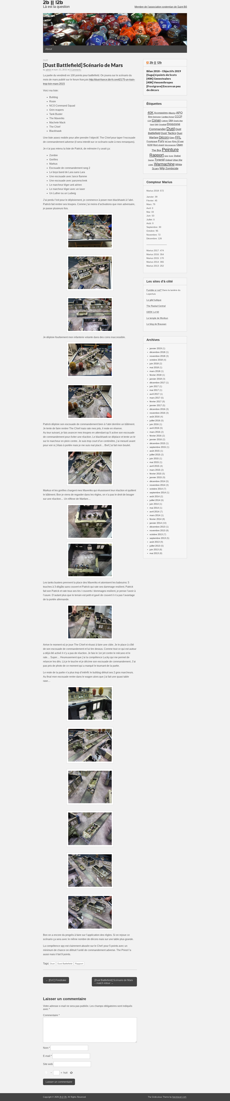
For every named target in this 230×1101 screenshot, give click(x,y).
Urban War (177, 160)
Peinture (170, 149)
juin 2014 (154, 504)
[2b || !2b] (115, 22)
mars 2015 (155, 470)
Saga (166, 156)
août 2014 (155, 496)
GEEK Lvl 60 (152, 312)
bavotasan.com (179, 1097)
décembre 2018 (157, 352)
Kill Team (168, 141)
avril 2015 (154, 466)
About (48, 49)
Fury (161, 141)
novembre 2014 (157, 485)
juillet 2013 (155, 545)
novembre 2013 (157, 530)
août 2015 (155, 451)
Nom (46, 1048)
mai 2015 (154, 462)
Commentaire (51, 1015)
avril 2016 (154, 428)
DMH (156, 124)
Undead (168, 160)
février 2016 (155, 435)
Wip (162, 168)
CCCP (178, 116)
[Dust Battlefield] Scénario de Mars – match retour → (114, 982)
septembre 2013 (158, 538)
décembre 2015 (157, 443)
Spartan (151, 160)
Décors (164, 137)
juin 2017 (154, 386)
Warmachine (164, 164)
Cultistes (164, 121)
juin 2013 (154, 549)
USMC (150, 165)
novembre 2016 (157, 413)
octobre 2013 (156, 534)
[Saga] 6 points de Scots (161, 75)
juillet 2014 (155, 500)
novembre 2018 (157, 356)
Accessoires (161, 112)
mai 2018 (154, 367)
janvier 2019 (156, 348)
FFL (178, 137)
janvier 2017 (156, 405)
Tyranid (160, 159)
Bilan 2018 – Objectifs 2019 (163, 71)
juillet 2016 (155, 420)
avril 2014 (154, 511)
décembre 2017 (157, 382)
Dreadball (162, 124)
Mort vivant (158, 145)
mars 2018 (155, 371)
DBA (171, 120)
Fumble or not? (154, 290)
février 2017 (155, 401)
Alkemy (172, 113)
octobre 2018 (156, 360)
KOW (150, 145)
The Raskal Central (156, 306)
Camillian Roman (167, 117)
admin (48, 69)
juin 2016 (154, 424)
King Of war (178, 141)
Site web (48, 1064)
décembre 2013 (157, 526)
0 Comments (75, 69)
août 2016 (155, 416)
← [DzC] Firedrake (56, 980)
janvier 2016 (156, 439)
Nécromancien (170, 145)
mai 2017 (154, 390)
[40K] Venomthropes (159, 82)
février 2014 (155, 519)
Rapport (79, 963)
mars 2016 (155, 432)
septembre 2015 (158, 447)
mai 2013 (154, 553)
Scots (171, 156)
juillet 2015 (155, 454)
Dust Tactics (168, 133)
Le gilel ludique (153, 300)
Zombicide (171, 168)
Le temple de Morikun (157, 318)
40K (150, 112)
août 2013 (155, 542)
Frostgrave (152, 141)
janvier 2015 (156, 477)
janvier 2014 (156, 523)
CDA (149, 121)
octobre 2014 (156, 488)
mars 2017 (155, 397)
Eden (172, 137)
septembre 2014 (158, 492)
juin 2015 (154, 458)
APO (179, 112)
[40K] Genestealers (158, 78)
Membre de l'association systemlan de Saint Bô (161, 6)
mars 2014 (155, 515)
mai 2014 (154, 508)
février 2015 (155, 473)
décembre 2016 (157, 409)
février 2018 (155, 375)
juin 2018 (154, 363)
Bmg (150, 117)
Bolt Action (157, 117)
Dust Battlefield (64, 963)
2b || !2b (156, 62)
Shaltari (177, 156)
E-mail (47, 1056)
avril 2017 (154, 394)
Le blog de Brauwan (156, 324)
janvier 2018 (156, 379)
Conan (156, 120)
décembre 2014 (157, 481)
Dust (45, 60)
